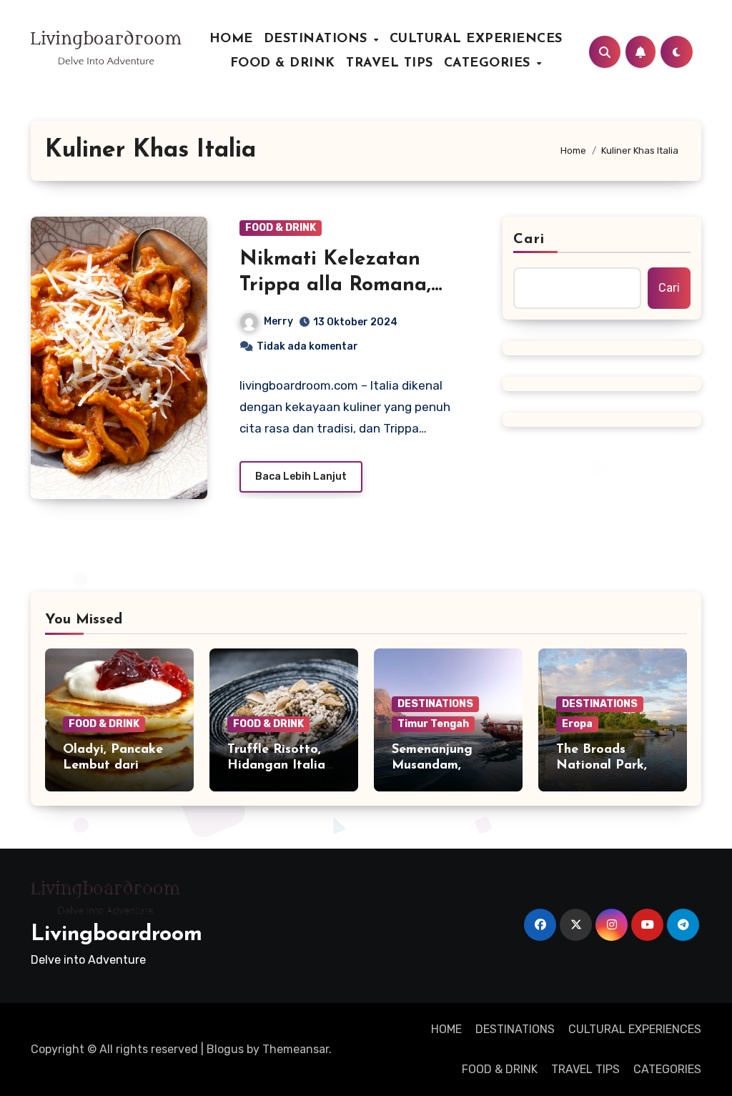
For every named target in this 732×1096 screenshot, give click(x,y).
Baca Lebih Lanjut (301, 476)
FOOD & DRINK (282, 63)
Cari (528, 239)
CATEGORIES (489, 63)
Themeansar (295, 1049)
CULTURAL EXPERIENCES (476, 39)
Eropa (577, 724)
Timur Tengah (433, 724)
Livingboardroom (116, 935)
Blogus (225, 1049)
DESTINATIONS (318, 39)
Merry (278, 321)
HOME (231, 39)
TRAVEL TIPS (389, 63)
